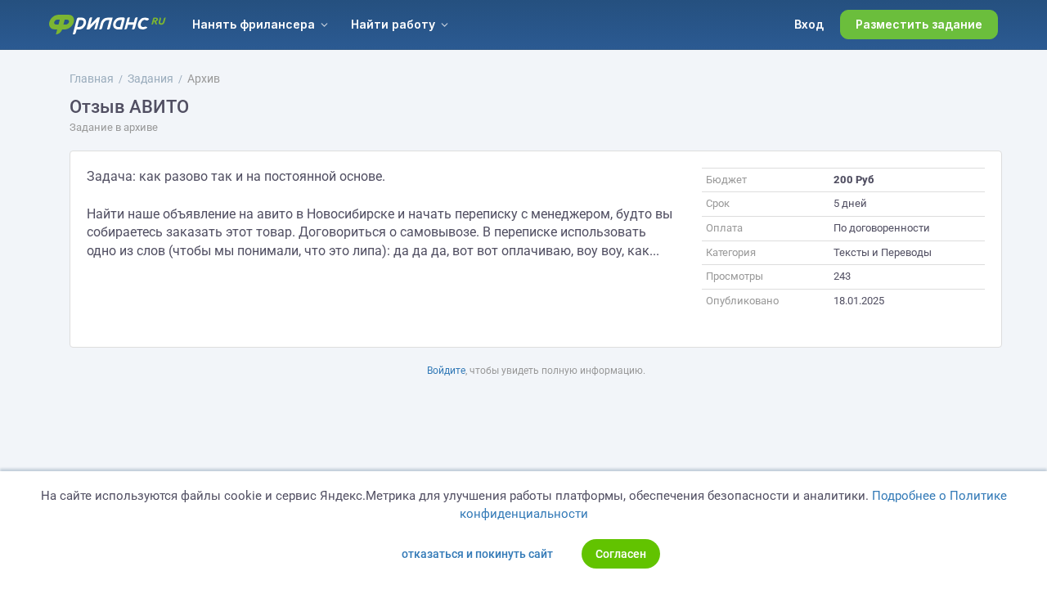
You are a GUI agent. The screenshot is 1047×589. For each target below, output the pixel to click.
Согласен (620, 553)
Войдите (446, 370)
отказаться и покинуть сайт (477, 553)
